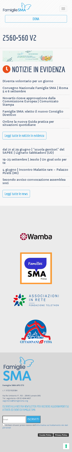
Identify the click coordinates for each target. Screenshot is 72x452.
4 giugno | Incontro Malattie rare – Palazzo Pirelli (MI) (35, 171)
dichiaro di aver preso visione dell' (35, 426)
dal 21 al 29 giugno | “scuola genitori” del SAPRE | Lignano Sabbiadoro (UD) (33, 151)
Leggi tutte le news (16, 194)
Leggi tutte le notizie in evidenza (24, 135)
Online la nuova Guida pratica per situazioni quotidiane (28, 123)
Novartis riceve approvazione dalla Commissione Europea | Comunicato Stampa (30, 101)
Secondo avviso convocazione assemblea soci (34, 181)
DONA (36, 19)
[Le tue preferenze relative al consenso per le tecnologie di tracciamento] (66, 446)
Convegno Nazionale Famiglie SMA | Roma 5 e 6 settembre (35, 89)
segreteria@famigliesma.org (15, 400)
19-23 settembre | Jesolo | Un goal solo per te (35, 161)
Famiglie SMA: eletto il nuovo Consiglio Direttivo (33, 113)
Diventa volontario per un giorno (28, 81)
